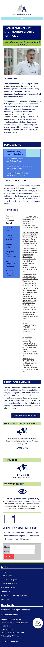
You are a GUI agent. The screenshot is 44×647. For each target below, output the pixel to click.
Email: (6, 552)
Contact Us (5, 592)
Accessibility (6, 600)
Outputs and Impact (9, 584)
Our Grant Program (9, 580)
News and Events (8, 588)
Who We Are (6, 576)
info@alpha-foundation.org (12, 642)
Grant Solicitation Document (25, 415)
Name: (7, 547)
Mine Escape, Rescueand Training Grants (15, 160)
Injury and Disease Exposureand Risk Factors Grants (18, 174)
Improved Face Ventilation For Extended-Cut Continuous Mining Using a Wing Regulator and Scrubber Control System (30, 343)
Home (3, 572)
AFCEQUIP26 (22, 448)
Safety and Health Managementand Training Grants (19, 167)
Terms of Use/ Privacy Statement (14, 596)
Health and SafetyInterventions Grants (15, 153)
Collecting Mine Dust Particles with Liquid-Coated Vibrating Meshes (30, 277)
